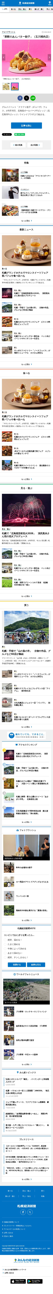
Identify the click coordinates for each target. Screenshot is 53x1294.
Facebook (23, 1212)
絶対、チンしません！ (18, 957)
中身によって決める (17, 948)
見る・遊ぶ (22, 9)
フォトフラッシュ (8, 32)
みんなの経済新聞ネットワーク (26, 1261)
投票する (17, 965)
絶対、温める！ (15, 940)
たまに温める (14, 944)
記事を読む (26, 125)
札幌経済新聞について (11, 1222)
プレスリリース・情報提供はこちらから (18, 1226)
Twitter (30, 1212)
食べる (13, 9)
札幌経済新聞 (26, 3)
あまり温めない (15, 953)
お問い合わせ (8, 1233)
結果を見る (36, 965)
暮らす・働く (39, 9)
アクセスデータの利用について (14, 1229)
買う (30, 9)
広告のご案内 (8, 1236)
